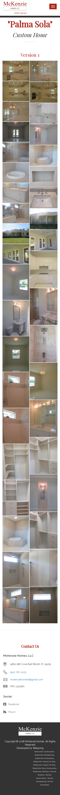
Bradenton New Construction (45, 768)
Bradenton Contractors (44, 758)
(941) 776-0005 (18, 672)
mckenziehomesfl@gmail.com (26, 679)
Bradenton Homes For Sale (44, 761)
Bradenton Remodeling (44, 755)
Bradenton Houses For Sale (44, 765)
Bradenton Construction (44, 752)
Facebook (13, 704)
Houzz (12, 712)
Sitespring (38, 748)
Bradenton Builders (41, 771)
